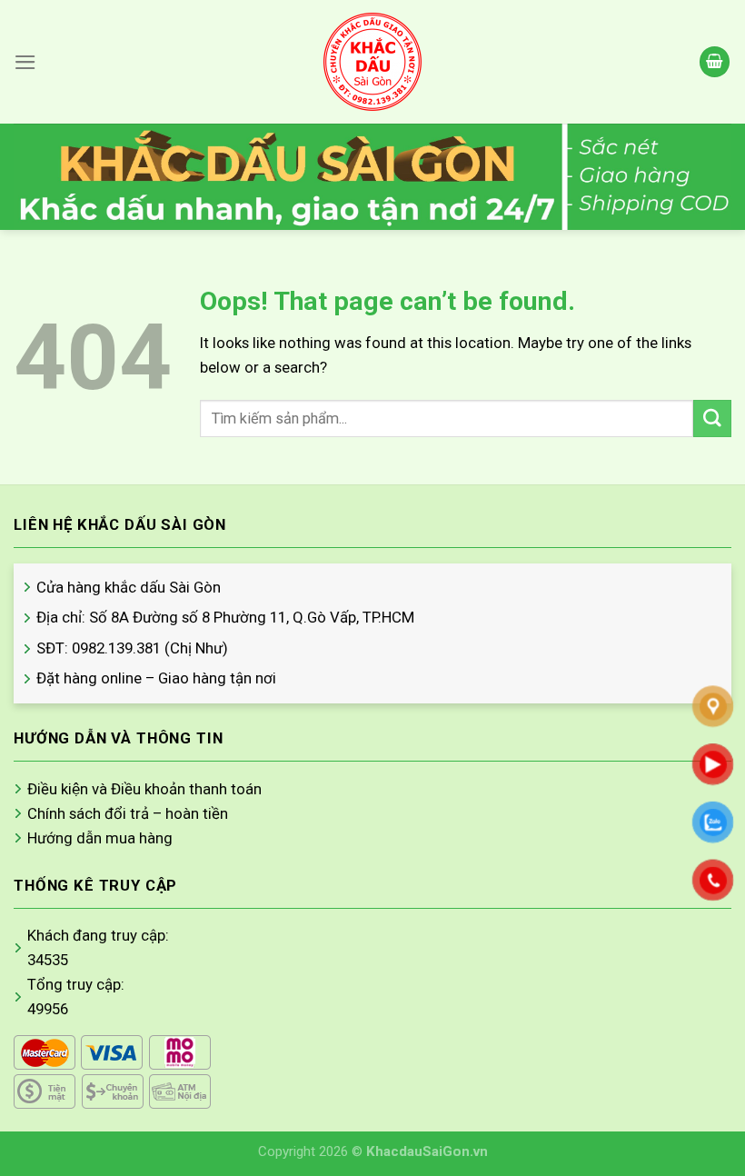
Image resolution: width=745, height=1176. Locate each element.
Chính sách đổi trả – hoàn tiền (127, 813)
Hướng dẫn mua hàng (100, 838)
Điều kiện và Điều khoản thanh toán (144, 789)
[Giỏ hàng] (715, 61)
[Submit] (712, 418)
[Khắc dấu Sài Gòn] (372, 61)
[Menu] (25, 62)
